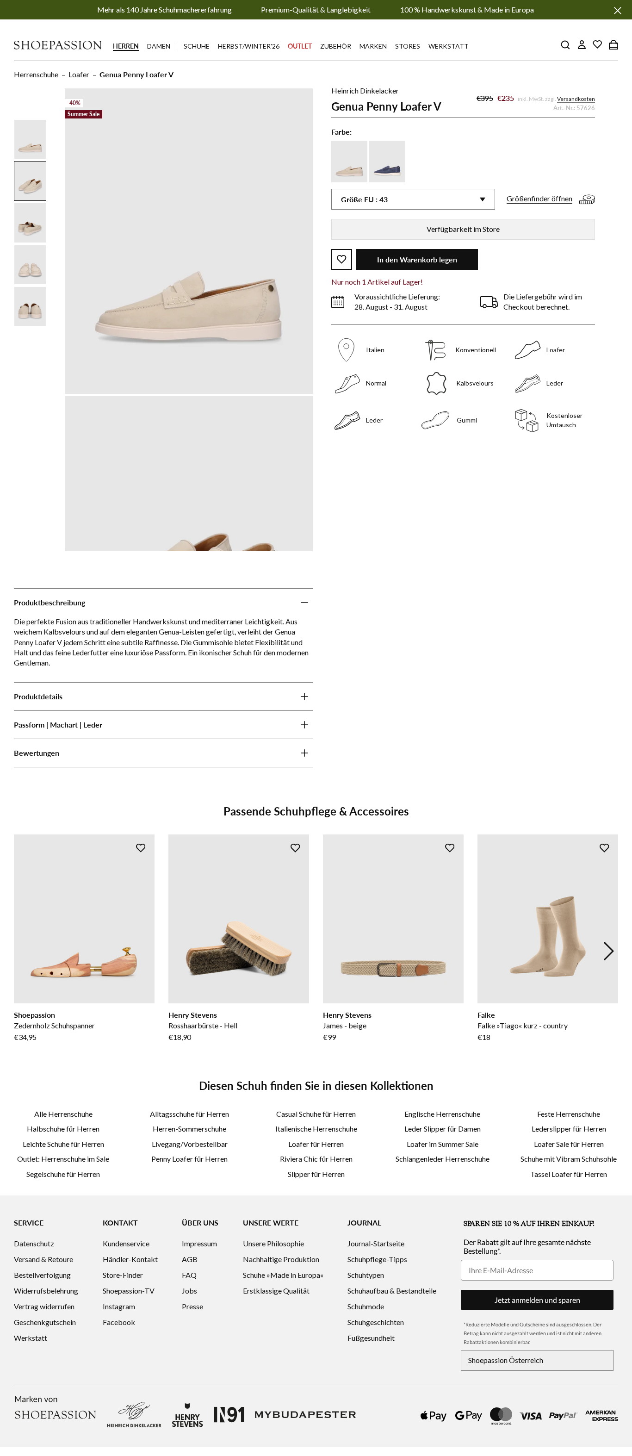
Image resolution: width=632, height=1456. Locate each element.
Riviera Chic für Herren (316, 1158)
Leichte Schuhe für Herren (63, 1143)
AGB (190, 1259)
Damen (158, 46)
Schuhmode (365, 1306)
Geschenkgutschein (45, 1322)
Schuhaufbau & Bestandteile (391, 1290)
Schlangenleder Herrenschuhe (442, 1158)
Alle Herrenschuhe (63, 1113)
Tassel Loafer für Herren (568, 1174)
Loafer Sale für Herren (569, 1143)
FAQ (189, 1274)
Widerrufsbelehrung (46, 1290)
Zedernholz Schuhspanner (54, 1025)
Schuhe (197, 46)
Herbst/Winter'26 (248, 46)
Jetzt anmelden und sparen (537, 1299)
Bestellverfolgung (42, 1274)
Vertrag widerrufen (44, 1306)
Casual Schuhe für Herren (316, 1113)
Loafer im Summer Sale (442, 1143)
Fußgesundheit (371, 1337)
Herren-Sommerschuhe (189, 1128)
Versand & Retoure (43, 1259)
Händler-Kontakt (130, 1259)
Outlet (300, 46)
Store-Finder (123, 1274)
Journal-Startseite (375, 1243)
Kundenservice (126, 1243)
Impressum (199, 1243)
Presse (192, 1306)
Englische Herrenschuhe (442, 1113)
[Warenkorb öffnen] (613, 44)
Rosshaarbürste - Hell (202, 1025)
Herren (126, 46)
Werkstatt (448, 46)
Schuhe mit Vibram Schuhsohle (568, 1158)
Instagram (119, 1306)
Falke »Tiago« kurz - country (522, 1025)
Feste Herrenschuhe (568, 1113)
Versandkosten (576, 98)
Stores (407, 46)
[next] (609, 951)
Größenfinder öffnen (539, 198)
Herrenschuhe (36, 74)
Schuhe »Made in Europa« (283, 1274)
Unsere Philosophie (273, 1243)
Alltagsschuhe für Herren (189, 1113)
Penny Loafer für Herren (189, 1158)
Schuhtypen (365, 1274)
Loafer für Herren (316, 1143)
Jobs (189, 1290)
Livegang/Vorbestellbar (190, 1143)
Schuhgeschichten (375, 1322)
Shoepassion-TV (129, 1290)
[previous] (23, 951)
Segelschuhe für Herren (63, 1174)
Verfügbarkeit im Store (463, 228)
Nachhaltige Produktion (281, 1259)
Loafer (78, 74)
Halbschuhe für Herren (63, 1128)
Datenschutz (34, 1243)
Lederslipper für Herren (569, 1128)
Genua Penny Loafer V (136, 74)
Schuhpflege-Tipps (377, 1259)
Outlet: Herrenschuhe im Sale (63, 1158)
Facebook (119, 1322)
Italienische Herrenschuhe (316, 1128)
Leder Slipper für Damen (442, 1128)
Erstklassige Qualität (276, 1290)
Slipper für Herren (316, 1174)
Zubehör (335, 46)
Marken (373, 46)
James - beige (344, 1025)
